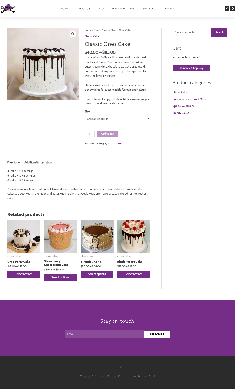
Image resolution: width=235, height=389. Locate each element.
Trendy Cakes (181, 113)
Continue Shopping (191, 68)
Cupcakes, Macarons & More (189, 99)
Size (87, 111)
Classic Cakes (101, 30)
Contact (168, 8)
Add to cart (107, 133)
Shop (146, 8)
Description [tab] (14, 162)
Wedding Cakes (123, 8)
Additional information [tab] (38, 162)
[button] (73, 34)
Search (219, 32)
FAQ (101, 8)
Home (64, 8)
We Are (144, 376)
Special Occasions (183, 106)
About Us (83, 8)
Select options (23, 274)
